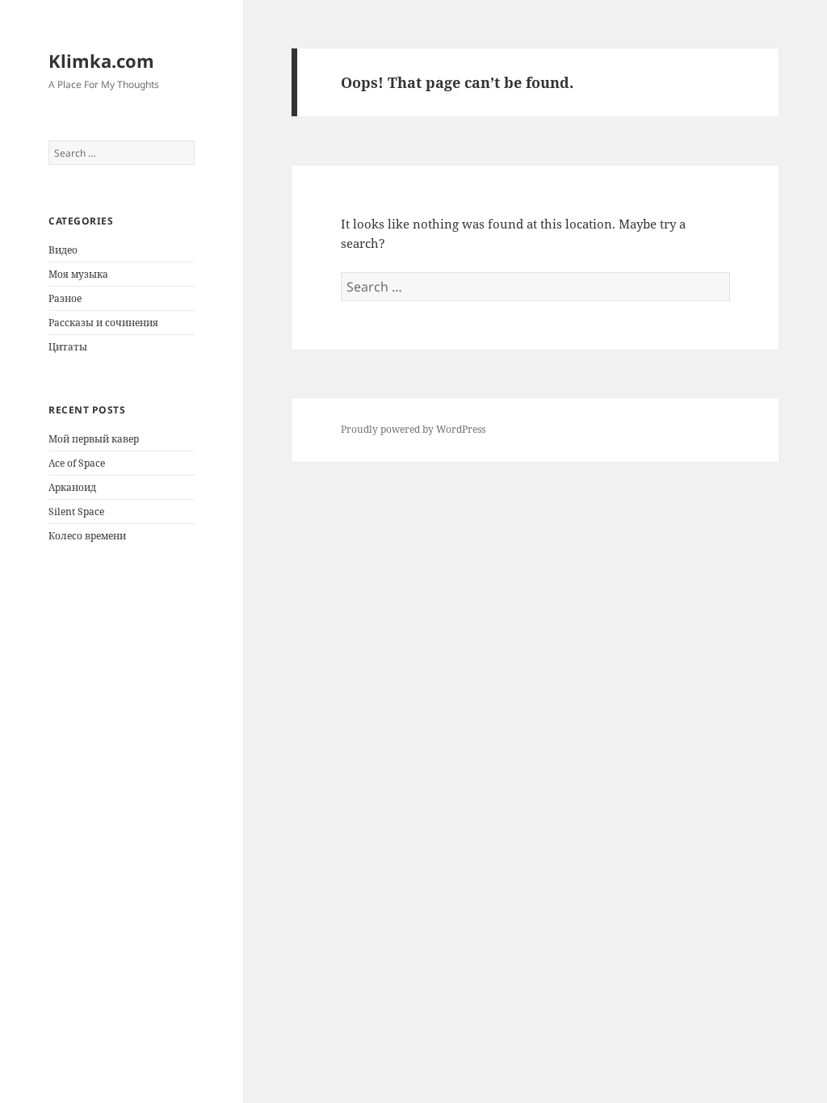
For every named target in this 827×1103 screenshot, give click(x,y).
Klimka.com (101, 60)
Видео (63, 250)
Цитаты (67, 347)
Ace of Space (76, 463)
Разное (65, 298)
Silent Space (76, 511)
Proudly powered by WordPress (413, 429)
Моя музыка (78, 274)
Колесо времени (87, 536)
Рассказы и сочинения (103, 322)
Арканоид (72, 487)
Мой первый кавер (93, 439)
